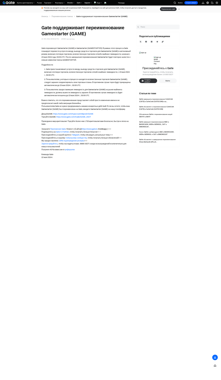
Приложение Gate (58, 129)
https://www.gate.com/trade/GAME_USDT (73, 117)
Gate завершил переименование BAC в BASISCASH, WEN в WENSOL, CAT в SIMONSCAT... (154, 124)
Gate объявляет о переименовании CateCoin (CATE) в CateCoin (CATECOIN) (156, 108)
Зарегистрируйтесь (49, 143)
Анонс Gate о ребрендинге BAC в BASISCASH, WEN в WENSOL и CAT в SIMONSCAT (156, 133)
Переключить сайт (168, 9)
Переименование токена (62, 16)
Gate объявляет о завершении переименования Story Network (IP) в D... (157, 140)
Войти (180, 3)
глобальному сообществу (76, 138)
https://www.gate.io (89, 129)
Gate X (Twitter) (62, 132)
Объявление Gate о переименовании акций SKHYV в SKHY (155, 115)
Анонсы (44, 16)
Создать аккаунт (191, 3)
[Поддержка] (215, 365)
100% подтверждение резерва (71, 140)
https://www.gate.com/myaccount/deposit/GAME (73, 114)
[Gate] (9, 2)
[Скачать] (215, 357)
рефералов (70, 149)
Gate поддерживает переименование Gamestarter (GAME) (102, 16)
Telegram (76, 135)
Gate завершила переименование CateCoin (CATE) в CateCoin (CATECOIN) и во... (156, 100)
